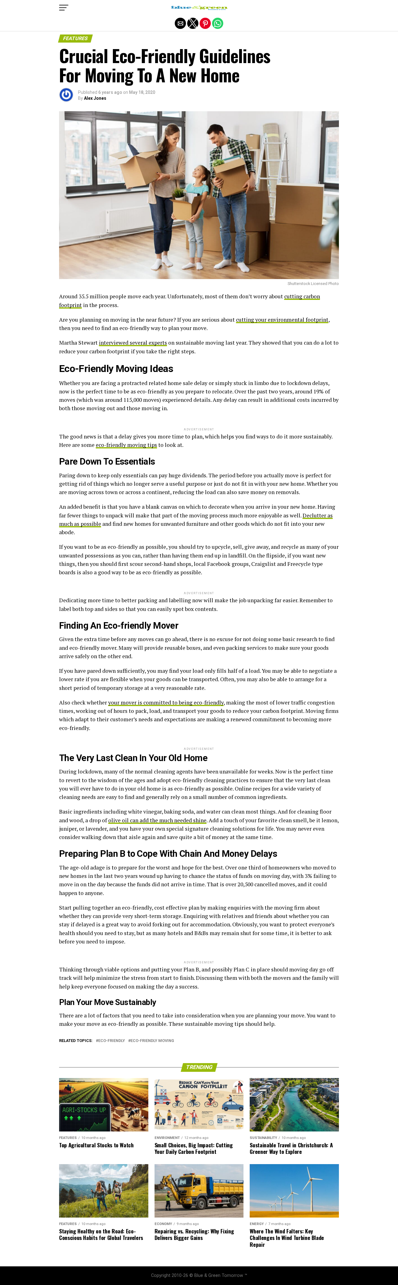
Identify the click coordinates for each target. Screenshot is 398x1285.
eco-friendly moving (152, 1041)
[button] (63, 8)
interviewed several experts (133, 342)
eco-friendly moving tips (126, 444)
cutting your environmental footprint (282, 319)
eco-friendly (111, 1041)
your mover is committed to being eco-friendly (166, 702)
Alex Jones (95, 98)
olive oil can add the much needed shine (157, 820)
